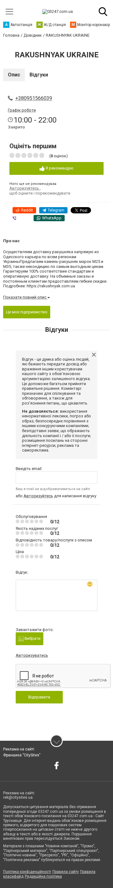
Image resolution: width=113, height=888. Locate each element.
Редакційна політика (43, 876)
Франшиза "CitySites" (21, 755)
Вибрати (32, 638)
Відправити (39, 697)
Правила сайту (65, 872)
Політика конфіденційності (27, 872)
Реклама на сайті (18, 749)
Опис (14, 75)
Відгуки (39, 75)
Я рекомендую (59, 168)
